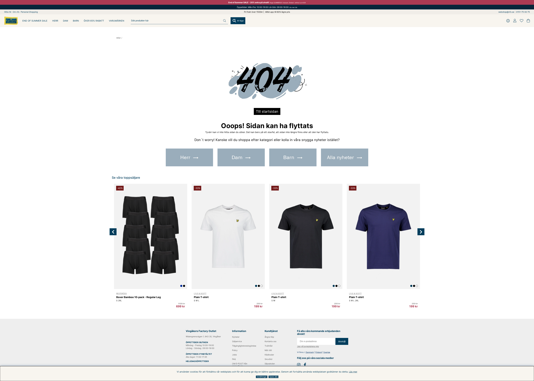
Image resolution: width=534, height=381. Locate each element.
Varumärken (116, 20)
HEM (118, 38)
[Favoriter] (521, 20)
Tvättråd (268, 346)
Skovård (268, 359)
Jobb (234, 354)
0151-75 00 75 (523, 12)
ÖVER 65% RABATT (94, 20)
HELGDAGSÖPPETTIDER (197, 361)
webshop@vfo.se (506, 12)
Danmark (310, 352)
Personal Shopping (29, 12)
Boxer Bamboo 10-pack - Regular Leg (138, 297)
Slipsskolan (270, 363)
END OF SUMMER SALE (34, 20)
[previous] (113, 231)
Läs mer (353, 371)
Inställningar (261, 377)
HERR (55, 20)
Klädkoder (269, 354)
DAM (65, 20)
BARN (76, 20)
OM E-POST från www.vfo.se (239, 364)
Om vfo (16, 12)
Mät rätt (268, 350)
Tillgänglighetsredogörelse (243, 346)
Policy (235, 350)
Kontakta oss (270, 341)
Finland (318, 352)
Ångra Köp (269, 337)
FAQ (234, 359)
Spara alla (273, 377)
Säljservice (237, 341)
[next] (420, 231)
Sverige (326, 352)
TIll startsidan (267, 111)
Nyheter (235, 337)
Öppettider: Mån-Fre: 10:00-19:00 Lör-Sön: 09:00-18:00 (267, 7)
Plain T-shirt (201, 297)
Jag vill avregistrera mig (308, 346)
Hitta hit (7, 12)
